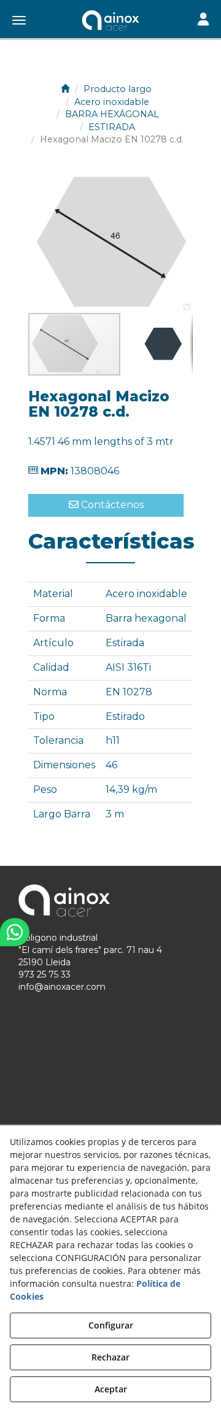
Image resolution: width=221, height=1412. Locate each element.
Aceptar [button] (111, 1389)
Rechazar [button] (110, 1357)
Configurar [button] (110, 1325)
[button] (110, 21)
